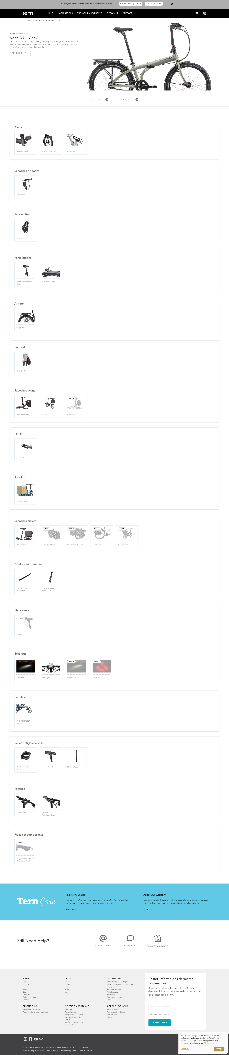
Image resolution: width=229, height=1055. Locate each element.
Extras (109, 1000)
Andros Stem (21, 813)
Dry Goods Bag (22, 545)
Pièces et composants (115, 997)
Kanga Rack (72, 151)
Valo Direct (20, 677)
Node (39, 20)
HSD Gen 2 (27, 987)
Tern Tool (20, 458)
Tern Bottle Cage (48, 282)
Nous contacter (70, 1025)
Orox (25, 992)
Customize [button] (185, 1049)
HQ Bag (45, 414)
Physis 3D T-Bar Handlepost (48, 589)
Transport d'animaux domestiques (120, 984)
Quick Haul (27, 995)
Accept (219, 1049)
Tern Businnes (112, 1014)
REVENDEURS (30, 1006)
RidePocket (20, 195)
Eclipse (67, 984)
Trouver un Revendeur (89, 13)
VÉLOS (68, 979)
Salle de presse (113, 1009)
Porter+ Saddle (48, 767)
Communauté (130, 946)
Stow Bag (20, 238)
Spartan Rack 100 (49, 151)
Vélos (51, 13)
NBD (25, 989)
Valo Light (46, 677)
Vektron (26, 1000)
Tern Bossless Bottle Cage (24, 283)
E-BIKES (27, 979)
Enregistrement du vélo (74, 1014)
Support (127, 13)
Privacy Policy (39, 1051)
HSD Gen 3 (27, 984)
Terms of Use (28, 1051)
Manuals (125, 99)
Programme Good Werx (116, 1012)
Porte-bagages (112, 992)
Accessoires (66, 13)
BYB (66, 982)
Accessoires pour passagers (117, 982)
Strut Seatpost (72, 767)
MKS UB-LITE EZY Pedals (23, 722)
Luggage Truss (22, 151)
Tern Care (68, 1009)
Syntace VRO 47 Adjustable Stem (48, 814)
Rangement (111, 995)
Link (66, 987)
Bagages (110, 987)
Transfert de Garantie (73, 1017)
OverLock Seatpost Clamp (23, 768)
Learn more (71, 909)
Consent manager (52, 1051)
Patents (89, 1051)
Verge (67, 992)
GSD (24, 982)
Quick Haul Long (29, 997)
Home (25, 20)
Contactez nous (103, 946)
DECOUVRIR (112, 13)
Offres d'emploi (113, 1017)
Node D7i (46, 20)
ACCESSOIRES (114, 979)
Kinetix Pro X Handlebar (21, 589)
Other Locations (154, 4)
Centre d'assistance (77, 1006)
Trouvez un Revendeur (157, 946)
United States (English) (130, 4)
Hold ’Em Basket (22, 414)
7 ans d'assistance (71, 1012)
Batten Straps (21, 501)
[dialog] (203, 1043)
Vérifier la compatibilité (74, 1022)
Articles (96, 99)
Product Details (20, 53)
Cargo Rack (21, 327)
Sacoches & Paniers (114, 989)
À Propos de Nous (117, 1006)
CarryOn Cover (22, 371)
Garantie (68, 1020)
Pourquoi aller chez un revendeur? (36, 1012)
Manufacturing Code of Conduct (72, 1051)
